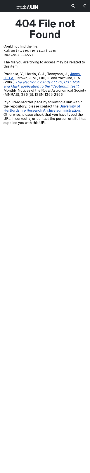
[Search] (73, 6)
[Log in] (84, 6)
